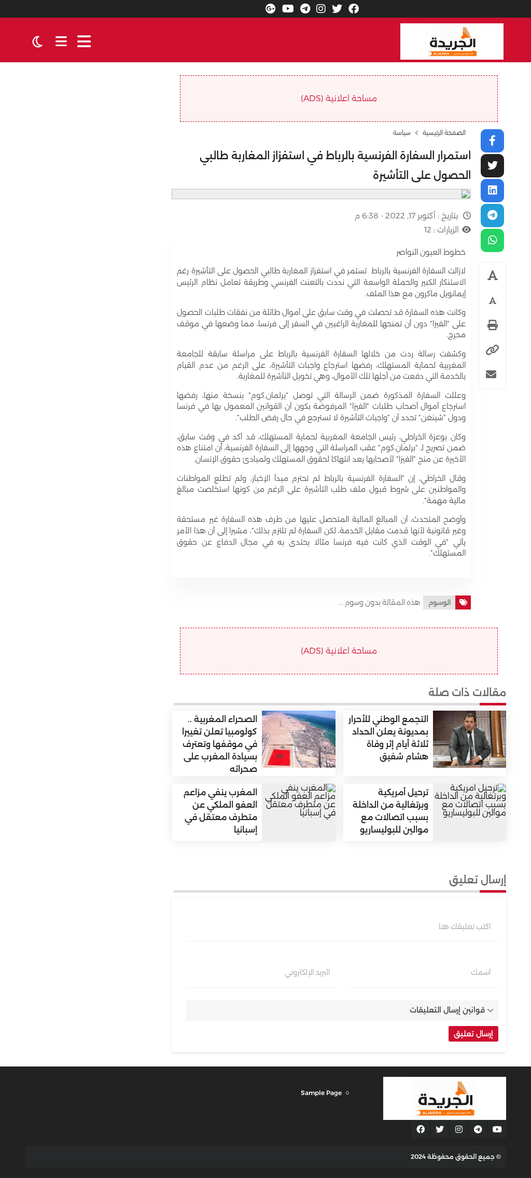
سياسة (402, 133)
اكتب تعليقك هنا (465, 926)
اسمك (481, 972)
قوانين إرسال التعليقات (447, 1010)
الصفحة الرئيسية (444, 133)
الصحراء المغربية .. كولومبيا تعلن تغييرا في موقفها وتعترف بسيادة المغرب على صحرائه (219, 744)
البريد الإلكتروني (307, 972)
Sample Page (321, 1093)
